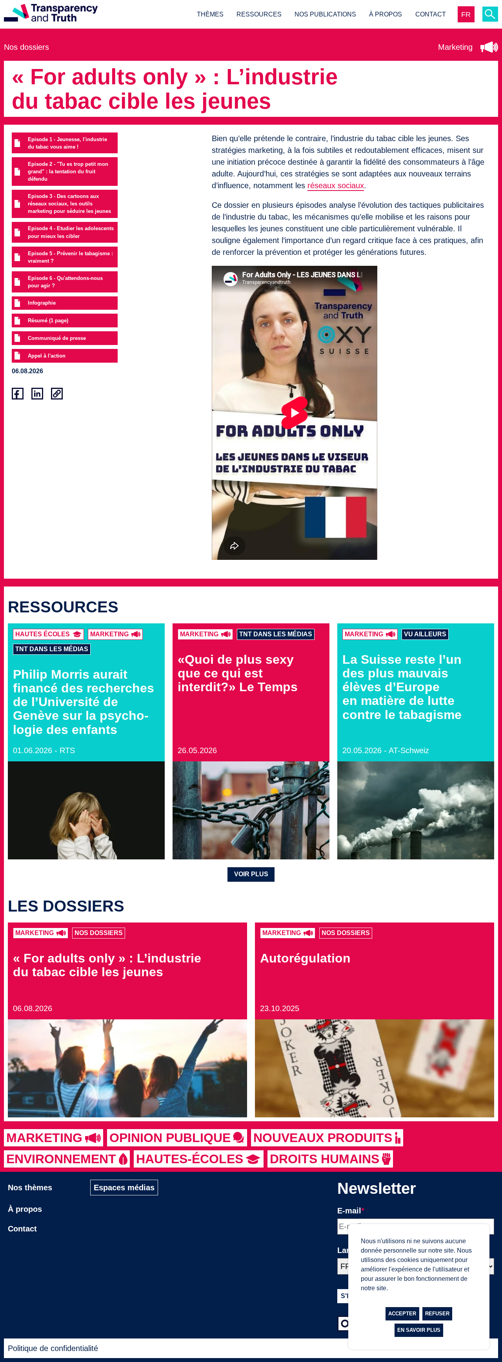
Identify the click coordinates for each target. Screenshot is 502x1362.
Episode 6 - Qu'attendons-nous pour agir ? (65, 282)
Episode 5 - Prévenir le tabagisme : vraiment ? (70, 257)
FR (466, 14)
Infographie (42, 303)
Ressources (259, 14)
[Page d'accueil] (51, 14)
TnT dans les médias (51, 649)
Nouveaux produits (322, 1137)
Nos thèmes (30, 1187)
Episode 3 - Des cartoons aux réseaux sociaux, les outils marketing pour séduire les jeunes (69, 203)
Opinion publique (170, 1137)
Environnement (61, 1159)
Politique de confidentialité (53, 1348)
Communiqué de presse (57, 338)
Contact (430, 14)
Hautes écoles (42, 634)
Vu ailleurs (425, 634)
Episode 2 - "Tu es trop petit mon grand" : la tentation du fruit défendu (68, 171)
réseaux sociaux (335, 185)
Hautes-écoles (189, 1159)
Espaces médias (124, 1187)
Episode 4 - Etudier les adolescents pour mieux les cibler (71, 232)
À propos (385, 14)
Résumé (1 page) (48, 320)
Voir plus (251, 874)
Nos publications (325, 14)
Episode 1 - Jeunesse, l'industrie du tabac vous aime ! (67, 143)
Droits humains (324, 1159)
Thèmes (210, 14)
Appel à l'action (46, 356)
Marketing (455, 47)
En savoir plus (418, 1330)
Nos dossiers (26, 47)
